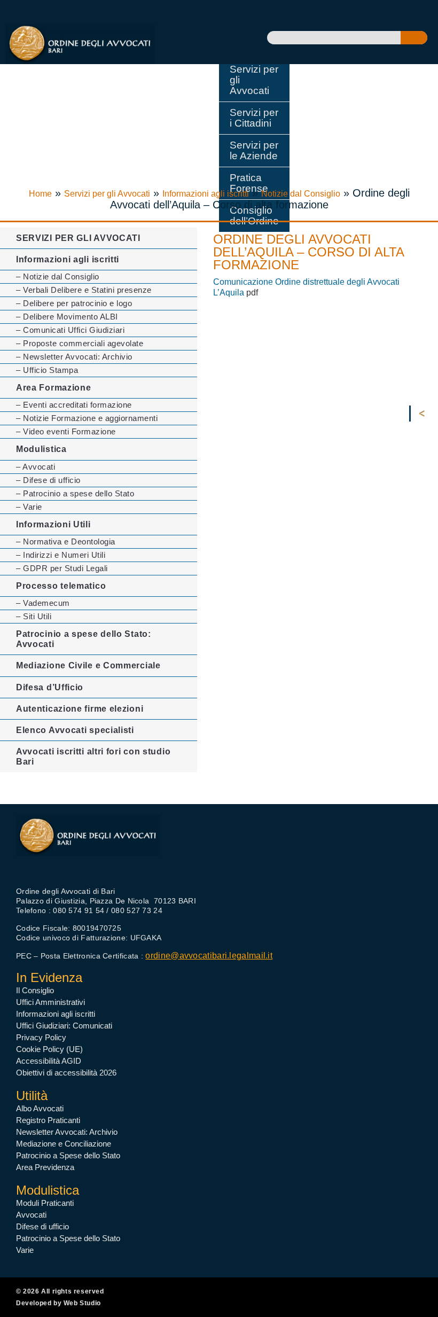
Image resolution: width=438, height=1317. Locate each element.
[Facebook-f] (23, 863)
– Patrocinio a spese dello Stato (75, 493)
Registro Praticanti (48, 1120)
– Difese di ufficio (48, 480)
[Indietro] (424, 413)
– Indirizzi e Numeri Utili (60, 554)
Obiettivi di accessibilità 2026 (66, 1072)
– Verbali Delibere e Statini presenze (84, 289)
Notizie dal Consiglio (300, 193)
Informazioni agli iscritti (205, 193)
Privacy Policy (41, 1037)
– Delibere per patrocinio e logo (74, 303)
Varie (25, 1249)
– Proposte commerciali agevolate (79, 343)
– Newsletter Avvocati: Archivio (74, 356)
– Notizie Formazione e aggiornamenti (87, 418)
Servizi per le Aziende (254, 150)
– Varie (29, 506)
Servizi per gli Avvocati (254, 80)
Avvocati (31, 1214)
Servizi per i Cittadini (254, 118)
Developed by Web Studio (58, 1303)
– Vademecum (43, 602)
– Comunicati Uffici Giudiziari (70, 329)
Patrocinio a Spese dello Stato (68, 1155)
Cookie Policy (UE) (49, 1049)
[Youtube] (43, 863)
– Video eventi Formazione (66, 431)
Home (40, 193)
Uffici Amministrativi (50, 1002)
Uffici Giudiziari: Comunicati (64, 1025)
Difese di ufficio (42, 1226)
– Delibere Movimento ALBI (67, 316)
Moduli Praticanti (45, 1202)
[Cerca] (414, 37)
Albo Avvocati (40, 1108)
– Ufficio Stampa (47, 370)
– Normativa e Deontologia (65, 541)
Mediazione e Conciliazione (63, 1143)
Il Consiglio (35, 990)
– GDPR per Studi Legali (62, 568)
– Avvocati (35, 466)
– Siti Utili (33, 616)
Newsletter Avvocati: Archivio (67, 1131)
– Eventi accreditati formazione (74, 404)
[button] (422, 12)
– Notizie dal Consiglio (57, 276)
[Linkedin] (63, 863)
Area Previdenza (45, 1167)
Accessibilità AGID (48, 1060)
